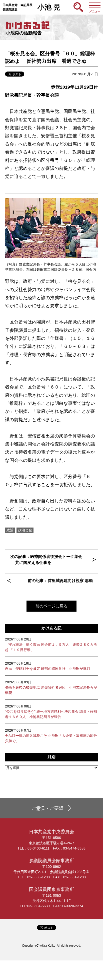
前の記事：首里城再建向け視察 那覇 (60, 580)
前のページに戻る (52, 606)
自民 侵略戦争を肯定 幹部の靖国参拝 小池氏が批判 (47, 666)
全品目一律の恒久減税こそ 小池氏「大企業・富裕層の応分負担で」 (51, 735)
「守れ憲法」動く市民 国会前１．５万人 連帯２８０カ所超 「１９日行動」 (51, 644)
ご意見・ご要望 (47, 808)
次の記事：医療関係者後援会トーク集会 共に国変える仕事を (46, 559)
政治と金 (25, 530)
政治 (10, 530)
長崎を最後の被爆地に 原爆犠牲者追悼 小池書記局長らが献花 (51, 687)
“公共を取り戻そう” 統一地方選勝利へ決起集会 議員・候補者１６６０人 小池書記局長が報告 (51, 711)
